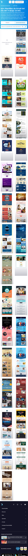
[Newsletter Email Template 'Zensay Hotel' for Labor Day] (7, 269)
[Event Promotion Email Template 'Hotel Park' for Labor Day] (7, 123)
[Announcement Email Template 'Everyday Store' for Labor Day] (21, 66)
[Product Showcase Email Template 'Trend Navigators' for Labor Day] (21, 393)
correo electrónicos (20, 22)
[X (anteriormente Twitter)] (21, 504)
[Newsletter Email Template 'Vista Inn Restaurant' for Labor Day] (21, 238)
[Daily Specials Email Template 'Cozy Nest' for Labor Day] (21, 362)
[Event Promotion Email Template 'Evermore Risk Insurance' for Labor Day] (21, 300)
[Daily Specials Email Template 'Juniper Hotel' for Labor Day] (21, 454)
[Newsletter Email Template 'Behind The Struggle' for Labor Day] (21, 42)
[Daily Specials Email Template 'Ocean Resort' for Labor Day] (7, 424)
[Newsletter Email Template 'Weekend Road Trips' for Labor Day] (21, 123)
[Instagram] (17, 504)
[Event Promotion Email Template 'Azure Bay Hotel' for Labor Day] (21, 208)
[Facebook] (13, 504)
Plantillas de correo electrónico (6, 5)
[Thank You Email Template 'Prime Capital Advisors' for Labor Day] (7, 454)
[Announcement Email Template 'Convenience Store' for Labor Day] (21, 150)
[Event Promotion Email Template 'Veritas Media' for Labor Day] (7, 177)
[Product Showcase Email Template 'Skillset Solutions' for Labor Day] (21, 177)
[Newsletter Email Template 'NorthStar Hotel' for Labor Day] (7, 485)
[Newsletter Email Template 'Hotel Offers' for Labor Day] (7, 92)
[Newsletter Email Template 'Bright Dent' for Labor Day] (7, 300)
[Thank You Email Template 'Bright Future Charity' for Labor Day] (7, 208)
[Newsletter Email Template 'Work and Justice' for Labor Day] (21, 331)
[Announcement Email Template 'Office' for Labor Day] (21, 265)
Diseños (7, 22)
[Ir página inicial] (1, 2)
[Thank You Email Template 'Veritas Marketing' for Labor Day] (21, 424)
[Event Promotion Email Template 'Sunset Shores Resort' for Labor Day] (7, 331)
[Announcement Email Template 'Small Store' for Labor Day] (7, 66)
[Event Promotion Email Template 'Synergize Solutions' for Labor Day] (21, 92)
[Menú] (26, 2)
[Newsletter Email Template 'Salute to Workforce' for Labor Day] (7, 362)
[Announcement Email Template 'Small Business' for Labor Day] (7, 150)
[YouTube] (25, 504)
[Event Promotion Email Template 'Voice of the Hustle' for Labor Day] (7, 393)
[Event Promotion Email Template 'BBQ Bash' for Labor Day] (7, 238)
